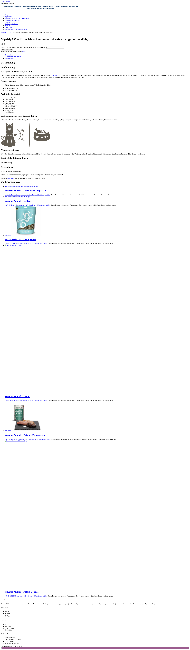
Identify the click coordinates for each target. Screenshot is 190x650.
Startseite (3, 32)
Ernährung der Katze (11, 24)
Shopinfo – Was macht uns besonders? (17, 18)
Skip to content (5, 1)
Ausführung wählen (44, 195)
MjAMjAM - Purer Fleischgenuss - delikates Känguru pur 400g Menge (23, 47)
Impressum (8, 17)
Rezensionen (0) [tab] (10, 58)
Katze (9, 32)
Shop (6, 15)
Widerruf (7, 22)
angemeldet (10, 178)
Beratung (7, 25)
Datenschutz (8, 27)
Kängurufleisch (55, 75)
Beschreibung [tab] (9, 55)
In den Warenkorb (7, 49)
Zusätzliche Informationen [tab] (13, 57)
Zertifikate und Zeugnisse (13, 20)
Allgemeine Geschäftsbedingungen (16, 29)
